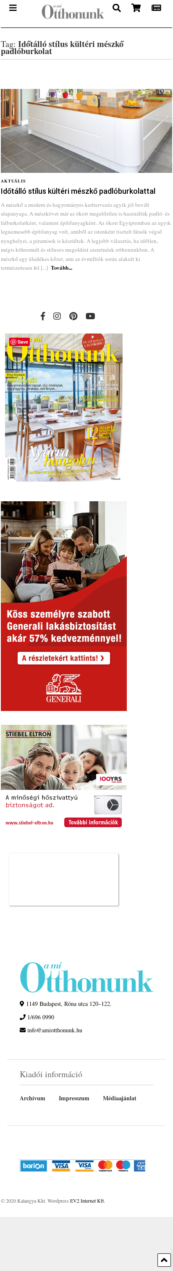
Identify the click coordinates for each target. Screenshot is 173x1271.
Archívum (32, 1098)
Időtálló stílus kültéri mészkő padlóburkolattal (78, 191)
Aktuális (13, 181)
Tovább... (61, 267)
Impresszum (74, 1098)
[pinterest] (73, 316)
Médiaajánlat (119, 1098)
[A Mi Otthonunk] (69, 13)
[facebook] (43, 316)
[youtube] (90, 316)
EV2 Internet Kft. (87, 1200)
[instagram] (57, 316)
